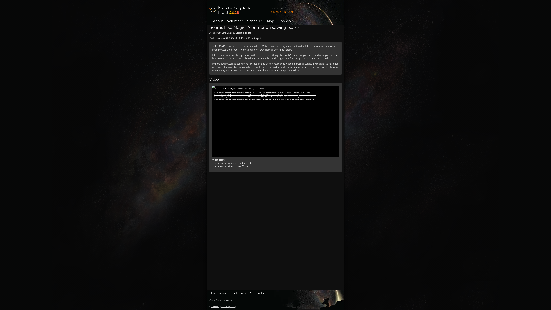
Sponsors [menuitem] (286, 21)
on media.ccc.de (243, 163)
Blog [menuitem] (212, 293)
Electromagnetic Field (220, 306)
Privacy (233, 306)
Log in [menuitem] (243, 293)
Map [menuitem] (270, 21)
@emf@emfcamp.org (220, 300)
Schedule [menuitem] (255, 21)
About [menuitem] (218, 21)
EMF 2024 (227, 32)
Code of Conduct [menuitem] (227, 293)
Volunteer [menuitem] (235, 21)
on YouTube (241, 166)
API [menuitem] (252, 293)
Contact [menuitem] (261, 293)
